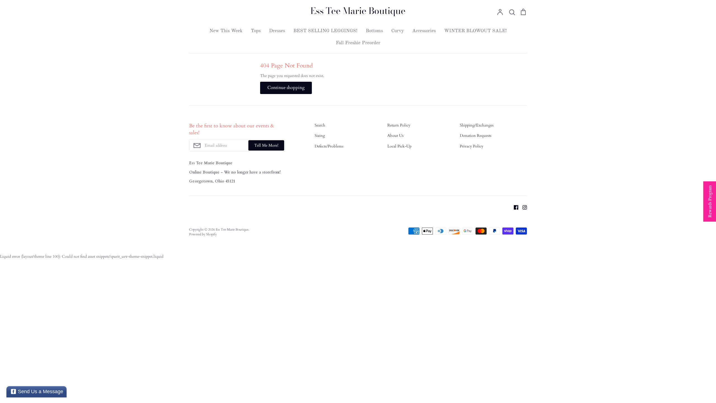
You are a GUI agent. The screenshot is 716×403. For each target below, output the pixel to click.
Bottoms (374, 31)
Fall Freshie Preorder (358, 43)
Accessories (424, 31)
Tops (256, 31)
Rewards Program (709, 201)
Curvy (397, 31)
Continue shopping (286, 88)
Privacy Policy (471, 146)
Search (320, 125)
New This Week (225, 31)
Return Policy (398, 125)
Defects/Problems (329, 146)
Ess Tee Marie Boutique (358, 11)
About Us (395, 135)
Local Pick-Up (399, 146)
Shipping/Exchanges (477, 125)
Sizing (320, 135)
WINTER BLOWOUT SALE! (475, 31)
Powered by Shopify (203, 234)
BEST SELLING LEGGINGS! (325, 31)
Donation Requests (475, 135)
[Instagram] (522, 207)
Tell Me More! (266, 145)
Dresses (277, 31)
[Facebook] (514, 207)
